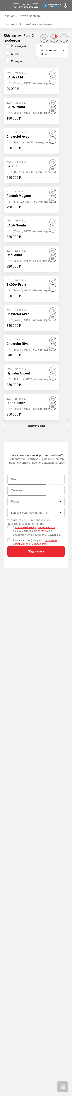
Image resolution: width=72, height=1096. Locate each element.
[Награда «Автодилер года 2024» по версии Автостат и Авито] (51, 5)
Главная (9, 24)
